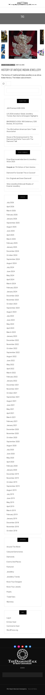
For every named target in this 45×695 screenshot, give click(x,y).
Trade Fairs (11, 597)
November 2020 (13, 433)
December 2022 (13, 340)
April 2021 (10, 413)
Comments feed (13, 626)
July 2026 (10, 203)
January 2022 (12, 381)
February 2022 (12, 377)
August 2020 (11, 446)
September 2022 (13, 352)
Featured (10, 567)
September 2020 (13, 442)
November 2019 (13, 478)
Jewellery (10, 572)
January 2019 (12, 518)
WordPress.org (12, 630)
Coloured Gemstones (15, 552)
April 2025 (10, 235)
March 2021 (11, 417)
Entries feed (11, 622)
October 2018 (12, 531)
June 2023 (11, 320)
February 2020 (12, 466)
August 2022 (11, 356)
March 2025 (11, 239)
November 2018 (13, 527)
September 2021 (13, 397)
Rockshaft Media (32, 689)
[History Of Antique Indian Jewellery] (22, 45)
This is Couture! (29, 173)
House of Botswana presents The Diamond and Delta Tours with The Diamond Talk (20, 139)
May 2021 (10, 409)
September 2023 (13, 308)
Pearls (9, 592)
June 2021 (11, 405)
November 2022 (13, 344)
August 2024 (11, 263)
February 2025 (12, 243)
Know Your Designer (14, 582)
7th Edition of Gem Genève (25, 167)
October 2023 (12, 304)
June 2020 (11, 454)
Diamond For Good (14, 173)
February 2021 (12, 421)
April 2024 (10, 279)
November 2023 (13, 300)
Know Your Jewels (8, 65)
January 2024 (12, 292)
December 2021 (13, 385)
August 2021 (11, 401)
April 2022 (10, 369)
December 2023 (13, 296)
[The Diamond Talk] (23, 3)
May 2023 (10, 324)
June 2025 (11, 231)
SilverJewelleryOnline (15, 184)
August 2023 (11, 312)
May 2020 (10, 458)
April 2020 (10, 462)
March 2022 (11, 373)
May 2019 (10, 502)
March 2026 (11, 211)
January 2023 (12, 336)
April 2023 (10, 328)
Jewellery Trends (13, 577)
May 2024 (10, 275)
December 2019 (13, 474)
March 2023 (11, 332)
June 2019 (11, 498)
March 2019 (11, 510)
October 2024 (12, 255)
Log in (9, 618)
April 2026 (10, 207)
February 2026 (12, 215)
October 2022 (12, 348)
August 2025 (11, 227)
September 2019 (13, 486)
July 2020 (10, 450)
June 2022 (11, 361)
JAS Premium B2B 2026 (16, 108)
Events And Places (14, 562)
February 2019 (12, 514)
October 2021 (12, 393)
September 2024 (13, 259)
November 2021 (13, 389)
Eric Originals (12, 178)
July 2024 (10, 267)
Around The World (13, 547)
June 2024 (11, 271)
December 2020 (13, 429)
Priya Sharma (12, 159)
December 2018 (13, 523)
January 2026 (12, 219)
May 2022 (10, 365)
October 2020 (12, 437)
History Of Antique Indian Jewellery (21, 70)
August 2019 (11, 490)
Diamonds (10, 557)
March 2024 (11, 284)
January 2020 (12, 470)
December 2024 (13, 251)
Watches (10, 602)
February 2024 (12, 288)
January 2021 (12, 425)
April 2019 (10, 506)
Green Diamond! (25, 178)
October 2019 (12, 482)
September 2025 (13, 223)
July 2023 (10, 316)
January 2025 (12, 247)
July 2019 (10, 494)
